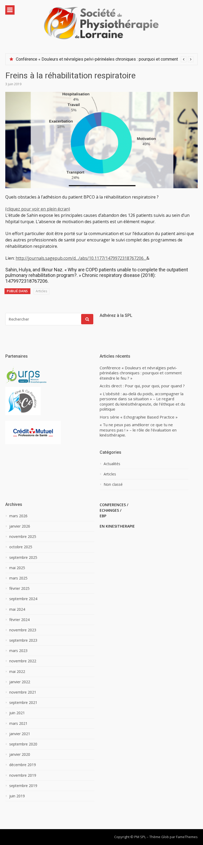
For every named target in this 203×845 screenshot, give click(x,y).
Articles (41, 291)
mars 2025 (18, 578)
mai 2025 (17, 567)
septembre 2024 (23, 598)
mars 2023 (18, 650)
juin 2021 (17, 713)
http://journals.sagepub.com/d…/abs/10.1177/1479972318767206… (81, 258)
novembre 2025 (22, 536)
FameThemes (187, 836)
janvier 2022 (19, 682)
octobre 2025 (20, 547)
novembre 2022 (22, 661)
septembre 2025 (23, 557)
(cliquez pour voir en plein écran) (37, 209)
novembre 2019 (22, 775)
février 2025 (19, 588)
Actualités (112, 463)
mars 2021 (18, 723)
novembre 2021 (22, 692)
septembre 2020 (23, 744)
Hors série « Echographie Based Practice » (139, 417)
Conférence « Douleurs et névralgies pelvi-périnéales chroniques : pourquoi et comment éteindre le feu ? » (141, 373)
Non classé (113, 484)
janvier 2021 (19, 733)
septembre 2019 (23, 785)
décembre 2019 (22, 764)
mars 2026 (18, 516)
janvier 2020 (19, 754)
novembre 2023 (22, 630)
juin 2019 (17, 796)
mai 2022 (17, 671)
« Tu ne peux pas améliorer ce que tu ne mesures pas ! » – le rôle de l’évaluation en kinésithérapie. (138, 430)
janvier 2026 (19, 526)
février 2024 (19, 619)
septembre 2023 (23, 640)
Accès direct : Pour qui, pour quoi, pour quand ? (142, 385)
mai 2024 (17, 609)
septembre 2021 (23, 702)
